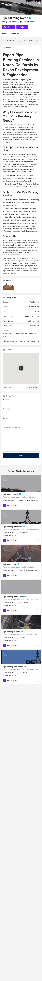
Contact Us (15, 33)
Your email (6, 409)
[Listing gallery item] (8, 287)
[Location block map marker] (21, 368)
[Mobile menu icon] (2, 3)
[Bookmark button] (37, 505)
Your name (6, 400)
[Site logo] (9, 3)
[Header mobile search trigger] (39, 3)
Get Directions (33, 388)
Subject (5, 418)
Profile (4, 33)
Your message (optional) (11, 427)
